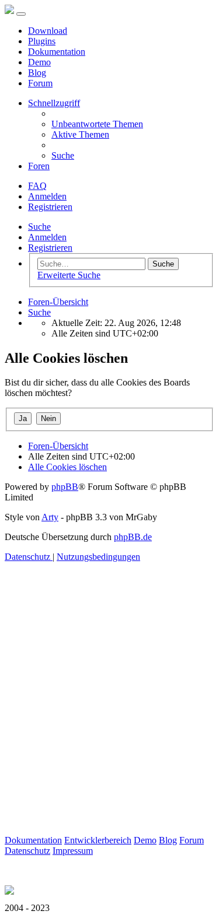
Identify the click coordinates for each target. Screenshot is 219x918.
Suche (39, 227)
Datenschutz (27, 851)
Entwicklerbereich (97, 840)
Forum (40, 83)
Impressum (73, 851)
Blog (37, 73)
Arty (49, 517)
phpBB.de (133, 537)
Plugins (41, 41)
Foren (39, 166)
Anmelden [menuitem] (47, 196)
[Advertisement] (109, 725)
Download (47, 31)
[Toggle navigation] (21, 14)
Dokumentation (56, 52)
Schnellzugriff (54, 103)
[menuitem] (97, 124)
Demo (39, 62)
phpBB (64, 487)
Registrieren (50, 248)
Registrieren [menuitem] (50, 207)
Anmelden (47, 237)
